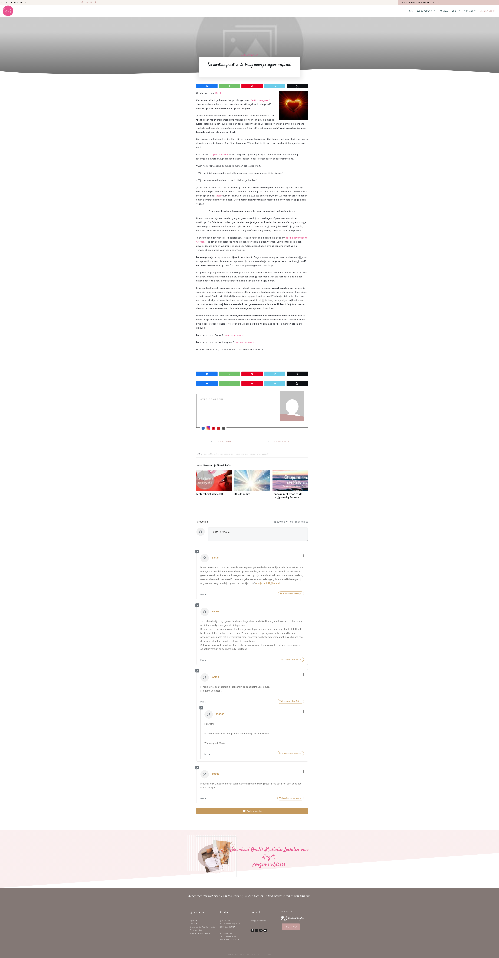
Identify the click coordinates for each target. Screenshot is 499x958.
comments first (299, 521)
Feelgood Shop (196, 930)
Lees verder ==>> (233, 335)
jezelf (219, 195)
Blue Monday (252, 485)
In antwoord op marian (291, 753)
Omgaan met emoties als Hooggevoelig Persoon (290, 485)
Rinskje (219, 92)
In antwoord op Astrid (291, 701)
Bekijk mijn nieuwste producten (421, 2)
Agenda (193, 920)
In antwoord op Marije (291, 798)
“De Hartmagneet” (260, 100)
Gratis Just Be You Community (202, 927)
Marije (215, 773)
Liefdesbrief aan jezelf (214, 485)
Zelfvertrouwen (249, 54)
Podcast (193, 924)
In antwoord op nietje (292, 594)
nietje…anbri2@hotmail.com (270, 583)
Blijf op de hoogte (15, 2)
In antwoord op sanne (291, 659)
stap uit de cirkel (219, 154)
